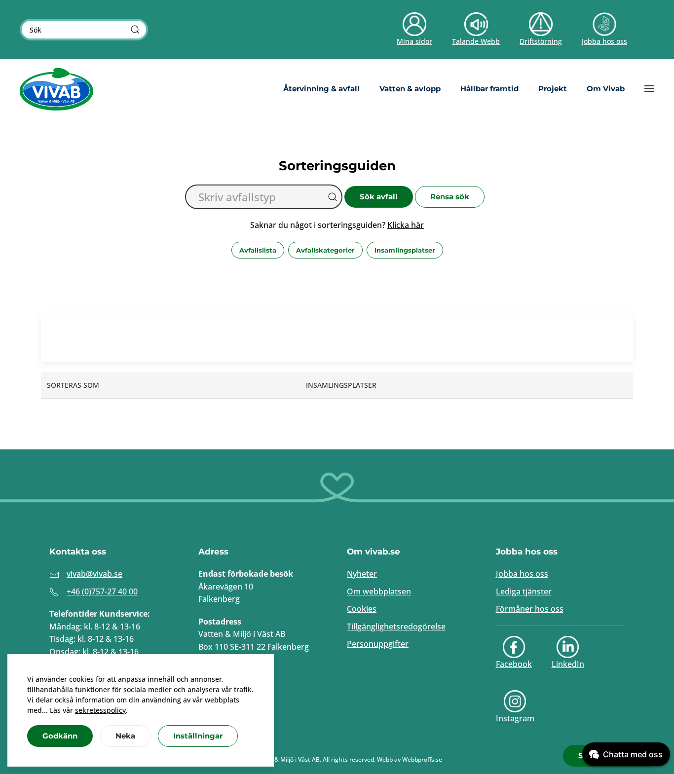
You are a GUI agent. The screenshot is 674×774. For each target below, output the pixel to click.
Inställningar (198, 735)
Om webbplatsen (379, 591)
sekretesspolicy (100, 710)
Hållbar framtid (489, 88)
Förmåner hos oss (529, 608)
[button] (649, 88)
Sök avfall (379, 196)
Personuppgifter (378, 643)
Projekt (552, 88)
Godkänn (59, 735)
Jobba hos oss (522, 573)
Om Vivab (606, 88)
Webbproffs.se (422, 759)
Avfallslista (257, 250)
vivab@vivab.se (94, 573)
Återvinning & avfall (321, 88)
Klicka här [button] (405, 225)
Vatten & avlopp (410, 88)
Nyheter (362, 573)
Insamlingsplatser (404, 250)
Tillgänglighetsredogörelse (396, 626)
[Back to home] (57, 88)
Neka (125, 735)
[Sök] (135, 29)
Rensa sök (449, 196)
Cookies (361, 608)
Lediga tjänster (524, 591)
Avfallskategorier (325, 250)
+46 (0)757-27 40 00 (102, 591)
